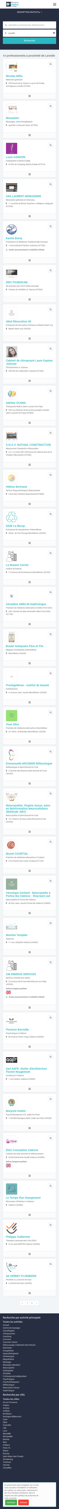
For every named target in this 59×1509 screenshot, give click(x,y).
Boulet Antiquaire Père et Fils (24, 646)
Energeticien (8, 1351)
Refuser (23, 1502)
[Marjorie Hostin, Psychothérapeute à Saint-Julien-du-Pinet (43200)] (11, 1102)
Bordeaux (7, 1414)
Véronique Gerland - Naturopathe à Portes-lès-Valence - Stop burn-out (28, 894)
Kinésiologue (8, 1356)
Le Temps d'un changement (23, 1197)
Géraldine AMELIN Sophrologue (26, 604)
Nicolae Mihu (14, 76)
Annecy (6, 1408)
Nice (5, 1442)
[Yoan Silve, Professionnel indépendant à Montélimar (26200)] (11, 715)
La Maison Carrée (17, 565)
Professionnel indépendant (15, 1376)
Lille (4, 1428)
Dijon (5, 1422)
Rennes (6, 1453)
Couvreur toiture (10, 1342)
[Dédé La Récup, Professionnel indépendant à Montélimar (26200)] (11, 517)
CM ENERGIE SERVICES (21, 974)
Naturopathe (8, 1368)
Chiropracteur (9, 1333)
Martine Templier (17, 935)
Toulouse (7, 1462)
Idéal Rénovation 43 (18, 321)
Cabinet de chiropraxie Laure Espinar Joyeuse (29, 362)
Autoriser (11, 1502)
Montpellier (8, 1436)
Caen (5, 1419)
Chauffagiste (8, 1331)
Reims (5, 1451)
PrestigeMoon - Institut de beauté (27, 685)
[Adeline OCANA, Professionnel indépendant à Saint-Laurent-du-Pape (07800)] (11, 394)
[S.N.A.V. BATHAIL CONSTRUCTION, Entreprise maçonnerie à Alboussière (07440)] (11, 436)
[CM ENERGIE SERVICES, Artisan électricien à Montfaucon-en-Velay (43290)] (11, 965)
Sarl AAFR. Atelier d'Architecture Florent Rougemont (26, 1070)
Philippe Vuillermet (18, 1237)
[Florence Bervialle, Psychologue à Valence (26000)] (11, 1020)
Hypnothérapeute (10, 1353)
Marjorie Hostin (16, 1111)
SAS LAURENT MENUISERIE (23, 196)
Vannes (6, 1465)
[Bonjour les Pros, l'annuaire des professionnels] (12, 4)
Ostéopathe (8, 1370)
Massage (7, 1362)
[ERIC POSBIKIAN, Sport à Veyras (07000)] (11, 273)
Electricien (7, 1348)
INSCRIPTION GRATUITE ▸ (28, 12)
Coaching (7, 1336)
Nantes (6, 1439)
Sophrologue (8, 1390)
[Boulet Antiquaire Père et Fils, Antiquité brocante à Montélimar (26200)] (11, 637)
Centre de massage (11, 1328)
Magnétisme (8, 1359)
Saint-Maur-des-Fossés (13, 1456)
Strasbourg (8, 1459)
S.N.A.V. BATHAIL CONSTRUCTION (28, 444)
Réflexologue (8, 1385)
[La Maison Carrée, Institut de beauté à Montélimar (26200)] (11, 556)
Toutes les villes (11, 1399)
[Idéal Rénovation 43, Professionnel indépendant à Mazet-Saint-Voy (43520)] (11, 312)
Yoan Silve (12, 724)
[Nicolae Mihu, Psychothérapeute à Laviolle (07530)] (11, 67)
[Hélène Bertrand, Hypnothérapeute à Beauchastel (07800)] (11, 478)
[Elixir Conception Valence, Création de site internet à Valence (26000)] (11, 1141)
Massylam (12, 118)
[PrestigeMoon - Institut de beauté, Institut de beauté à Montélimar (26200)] (11, 676)
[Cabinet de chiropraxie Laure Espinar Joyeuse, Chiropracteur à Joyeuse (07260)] (11, 351)
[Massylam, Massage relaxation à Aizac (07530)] (11, 109)
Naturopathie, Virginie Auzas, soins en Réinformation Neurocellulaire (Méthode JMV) (28, 808)
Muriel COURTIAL (17, 853)
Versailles (7, 1468)
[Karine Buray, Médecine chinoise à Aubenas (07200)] (11, 229)
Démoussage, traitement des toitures (19, 1345)
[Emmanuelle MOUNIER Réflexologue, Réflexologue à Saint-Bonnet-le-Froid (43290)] (11, 754)
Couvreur (7, 1339)
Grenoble (7, 1425)
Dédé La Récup (15, 526)
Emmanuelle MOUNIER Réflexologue (29, 763)
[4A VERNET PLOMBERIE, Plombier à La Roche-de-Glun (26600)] (11, 1267)
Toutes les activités (12, 1321)
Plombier (7, 1373)
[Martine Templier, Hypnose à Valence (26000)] (11, 926)
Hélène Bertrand (16, 486)
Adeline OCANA (16, 402)
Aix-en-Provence (10, 1402)
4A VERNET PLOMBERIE (21, 1276)
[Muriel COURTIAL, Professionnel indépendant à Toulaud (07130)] (11, 845)
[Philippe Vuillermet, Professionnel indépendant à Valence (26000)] (11, 1228)
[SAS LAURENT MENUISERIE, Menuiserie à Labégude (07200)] (11, 187)
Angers (6, 1405)
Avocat (6, 1325)
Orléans (6, 1445)
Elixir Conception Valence (22, 1150)
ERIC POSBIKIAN (16, 282)
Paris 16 (6, 1448)
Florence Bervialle (17, 1029)
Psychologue (8, 1379)
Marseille (7, 1433)
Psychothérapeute (11, 1382)
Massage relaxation (11, 1365)
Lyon (5, 1431)
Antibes (6, 1411)
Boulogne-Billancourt (12, 1416)
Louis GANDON (15, 157)
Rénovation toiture (11, 1387)
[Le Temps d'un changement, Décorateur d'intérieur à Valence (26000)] (11, 1189)
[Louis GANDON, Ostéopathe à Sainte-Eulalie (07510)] (11, 148)
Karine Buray (14, 238)
